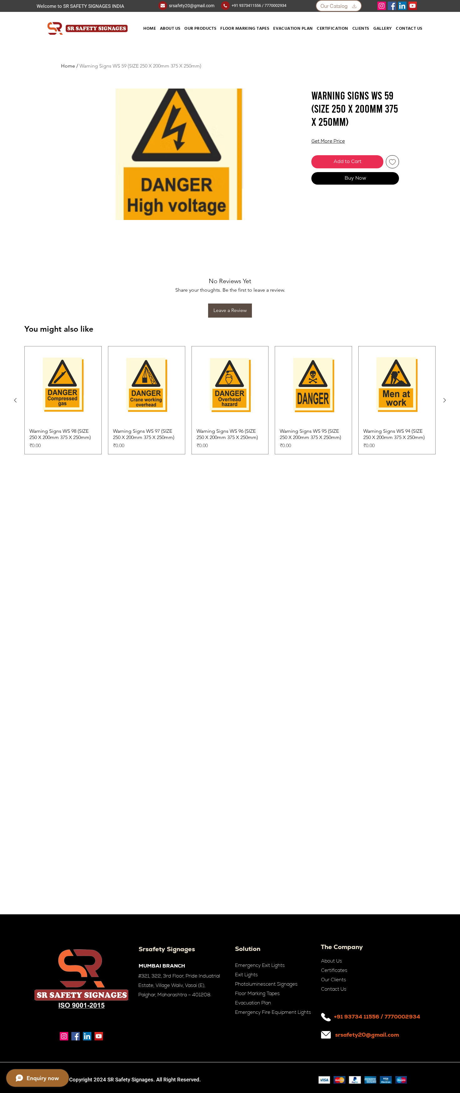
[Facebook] (392, 6)
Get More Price (328, 141)
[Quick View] (63, 384)
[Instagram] (381, 6)
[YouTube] (412, 6)
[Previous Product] (15, 400)
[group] (230, 400)
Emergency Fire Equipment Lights (273, 1012)
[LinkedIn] (402, 6)
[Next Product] (444, 400)
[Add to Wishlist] (392, 161)
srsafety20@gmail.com (191, 5)
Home (68, 66)
